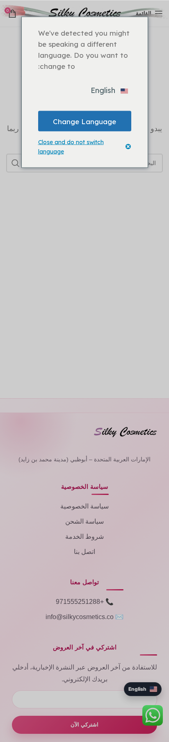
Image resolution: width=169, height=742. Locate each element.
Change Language (84, 121)
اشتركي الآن (84, 725)
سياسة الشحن (84, 521)
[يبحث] (15, 163)
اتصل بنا (84, 551)
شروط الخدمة (84, 536)
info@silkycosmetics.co (80, 616)
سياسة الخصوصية (84, 506)
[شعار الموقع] (84, 13)
